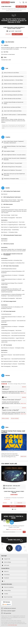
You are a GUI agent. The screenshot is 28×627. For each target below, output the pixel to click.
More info (8, 34)
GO (24, 532)
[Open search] (23, 2)
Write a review (5, 418)
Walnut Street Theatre (14, 28)
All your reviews (14, 418)
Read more (23, 393)
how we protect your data (15, 529)
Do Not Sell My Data (12, 625)
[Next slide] (24, 473)
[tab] (12, 509)
